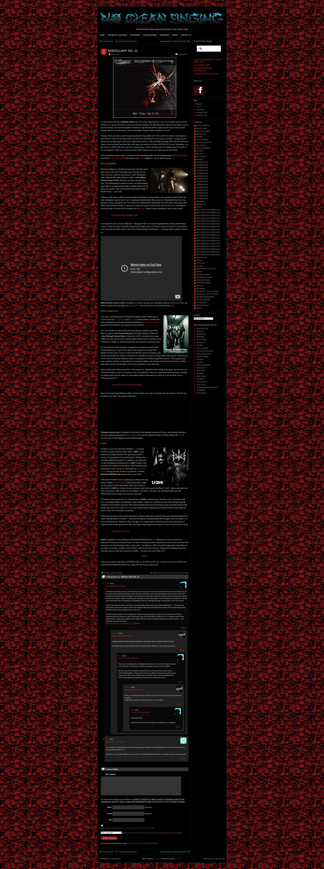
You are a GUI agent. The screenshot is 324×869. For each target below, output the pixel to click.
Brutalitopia (200, 337)
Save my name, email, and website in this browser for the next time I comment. (127, 828)
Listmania (199, 159)
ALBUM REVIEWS (150, 35)
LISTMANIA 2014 (202, 168)
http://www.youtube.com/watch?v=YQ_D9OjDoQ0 (123, 623)
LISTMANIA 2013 (202, 165)
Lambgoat (200, 359)
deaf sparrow (201, 342)
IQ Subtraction (201, 156)
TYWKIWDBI (201, 390)
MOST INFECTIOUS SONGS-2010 (208, 212)
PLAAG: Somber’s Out (120, 531)
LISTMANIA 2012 (202, 162)
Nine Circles (201, 371)
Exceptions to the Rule (204, 142)
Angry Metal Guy (202, 328)
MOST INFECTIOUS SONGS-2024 (208, 252)
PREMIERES (165, 35)
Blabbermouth (201, 334)
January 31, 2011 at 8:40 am (134, 690)
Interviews (199, 154)
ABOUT (175, 35)
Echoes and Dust (202, 348)
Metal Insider (201, 368)
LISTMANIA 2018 (202, 179)
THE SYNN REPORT (203, 300)
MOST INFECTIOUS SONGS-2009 (208, 210)
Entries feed (201, 110)
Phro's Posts (200, 263)
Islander (112, 573)
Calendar (199, 137)
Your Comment (110, 774)
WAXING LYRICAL (202, 305)
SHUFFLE (199, 286)
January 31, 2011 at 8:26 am (122, 636)
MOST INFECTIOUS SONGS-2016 (208, 229)
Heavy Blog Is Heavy (204, 354)
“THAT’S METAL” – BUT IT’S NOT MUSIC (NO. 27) (119, 41)
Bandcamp (200, 331)
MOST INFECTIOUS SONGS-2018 (208, 235)
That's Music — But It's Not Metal (207, 294)
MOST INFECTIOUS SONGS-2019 (208, 238)
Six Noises (200, 373)
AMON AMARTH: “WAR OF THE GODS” (173, 41)
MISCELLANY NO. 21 (123, 50)
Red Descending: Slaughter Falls (125, 215)
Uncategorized (201, 302)
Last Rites (200, 362)
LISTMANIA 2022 (202, 190)
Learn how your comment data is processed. (143, 843)
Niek (107, 739)
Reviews (199, 272)
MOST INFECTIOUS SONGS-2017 (208, 232)
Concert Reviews (202, 139)
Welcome (199, 308)
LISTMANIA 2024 (202, 196)
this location (133, 306)
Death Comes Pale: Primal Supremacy (127, 385)
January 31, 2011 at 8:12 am (115, 586)
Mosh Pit (199, 207)
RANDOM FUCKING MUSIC (206, 269)
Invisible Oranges (203, 356)
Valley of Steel (201, 393)
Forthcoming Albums (203, 148)
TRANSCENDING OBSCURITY (207, 387)
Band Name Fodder (203, 131)
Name (109, 807)
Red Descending (183, 573)
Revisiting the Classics (204, 277)
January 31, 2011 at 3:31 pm (115, 742)
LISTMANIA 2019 (202, 182)
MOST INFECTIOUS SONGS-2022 (208, 246)
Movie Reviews (201, 258)
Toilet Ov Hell (201, 385)
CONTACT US (186, 35)
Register (199, 104)
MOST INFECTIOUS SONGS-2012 (208, 218)
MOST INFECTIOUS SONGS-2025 (208, 255)
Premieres (199, 266)
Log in (199, 107)
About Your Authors (202, 125)
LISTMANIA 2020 (202, 184)
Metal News (200, 201)
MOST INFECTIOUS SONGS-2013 (208, 221)
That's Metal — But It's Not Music (207, 291)
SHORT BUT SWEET (203, 283)
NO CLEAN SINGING (114, 858)
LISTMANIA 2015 (202, 170)
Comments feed (202, 112)
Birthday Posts (201, 134)
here (172, 306)
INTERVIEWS (135, 35)
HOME (102, 35)
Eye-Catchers (201, 145)
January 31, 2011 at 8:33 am (128, 658)
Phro (108, 583)
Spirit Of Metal (201, 376)
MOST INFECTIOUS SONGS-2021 (208, 243)
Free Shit (199, 151)
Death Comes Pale (166, 573)
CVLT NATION (201, 340)
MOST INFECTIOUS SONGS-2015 (208, 227)
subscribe (164, 833)
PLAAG (175, 573)
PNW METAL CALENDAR (117, 35)
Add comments (182, 54)
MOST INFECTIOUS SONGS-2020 (208, 241)
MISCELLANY (115, 54)
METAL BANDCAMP (204, 365)
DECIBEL (200, 345)
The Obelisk (201, 379)
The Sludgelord (202, 382)
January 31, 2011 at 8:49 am (140, 712)
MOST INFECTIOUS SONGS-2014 (208, 224)
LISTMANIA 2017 (202, 176)
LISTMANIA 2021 (202, 187)
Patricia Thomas (119, 483)
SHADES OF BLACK (203, 280)
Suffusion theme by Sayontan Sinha (214, 858)
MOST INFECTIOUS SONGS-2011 (208, 215)
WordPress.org (202, 115)
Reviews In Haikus (202, 274)
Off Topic (199, 260)
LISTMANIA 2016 (202, 173)
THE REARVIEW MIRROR (205, 297)
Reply (183, 628)
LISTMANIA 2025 (202, 198)
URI (110, 820)
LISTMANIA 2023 (202, 193)
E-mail (109, 813)
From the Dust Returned (205, 351)
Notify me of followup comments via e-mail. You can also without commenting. (152, 833)
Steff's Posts (200, 288)
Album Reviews (201, 128)
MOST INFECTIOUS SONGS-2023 (208, 249)
